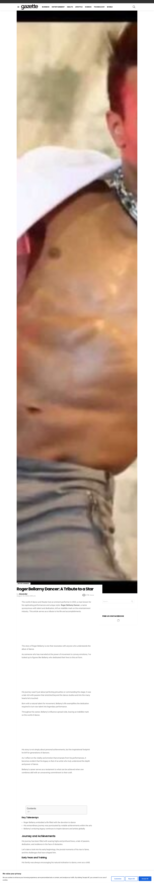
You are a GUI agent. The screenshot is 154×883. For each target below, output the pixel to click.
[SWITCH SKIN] (136, 1)
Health (70, 7)
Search (132, 602)
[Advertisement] (56, 629)
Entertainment (58, 7)
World (110, 7)
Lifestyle (79, 7)
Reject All (131, 879)
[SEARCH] (134, 7)
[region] (77, 877)
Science (88, 7)
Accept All (145, 879)
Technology (99, 7)
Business (45, 7)
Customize (117, 879)
